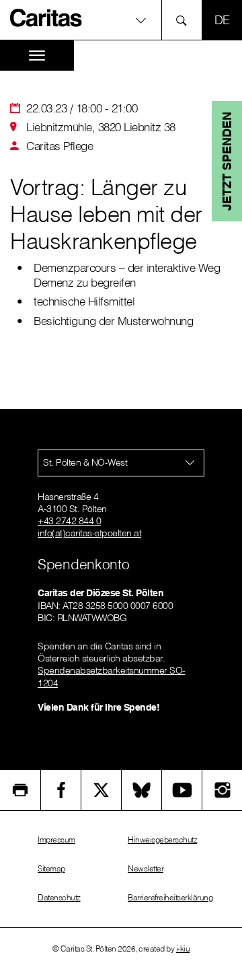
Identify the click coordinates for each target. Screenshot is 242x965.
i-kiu (183, 948)
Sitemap (51, 868)
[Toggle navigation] (37, 55)
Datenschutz (59, 897)
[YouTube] (182, 790)
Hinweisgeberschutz (162, 839)
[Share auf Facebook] (61, 790)
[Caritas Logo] (46, 17)
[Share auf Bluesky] (141, 790)
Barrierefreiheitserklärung (170, 897)
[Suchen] (185, 20)
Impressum (56, 839)
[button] (120, 20)
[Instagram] (222, 790)
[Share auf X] (101, 790)
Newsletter (145, 868)
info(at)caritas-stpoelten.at (89, 533)
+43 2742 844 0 (69, 521)
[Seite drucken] (20, 790)
